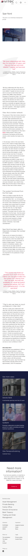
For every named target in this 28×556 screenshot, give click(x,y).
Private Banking (8, 504)
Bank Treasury (7, 512)
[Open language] (21, 2)
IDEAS (4, 132)
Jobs (3, 541)
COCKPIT (4, 527)
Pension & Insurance (9, 510)
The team (4, 539)
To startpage (7, 2)
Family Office (7, 507)
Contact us (14, 486)
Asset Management (9, 502)
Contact (4, 543)
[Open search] (16, 2)
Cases (16, 527)
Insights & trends (19, 525)
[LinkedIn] (3, 551)
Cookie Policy (18, 539)
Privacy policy (18, 537)
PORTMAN (5, 525)
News (16, 529)
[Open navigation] (25, 2)
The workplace (6, 537)
